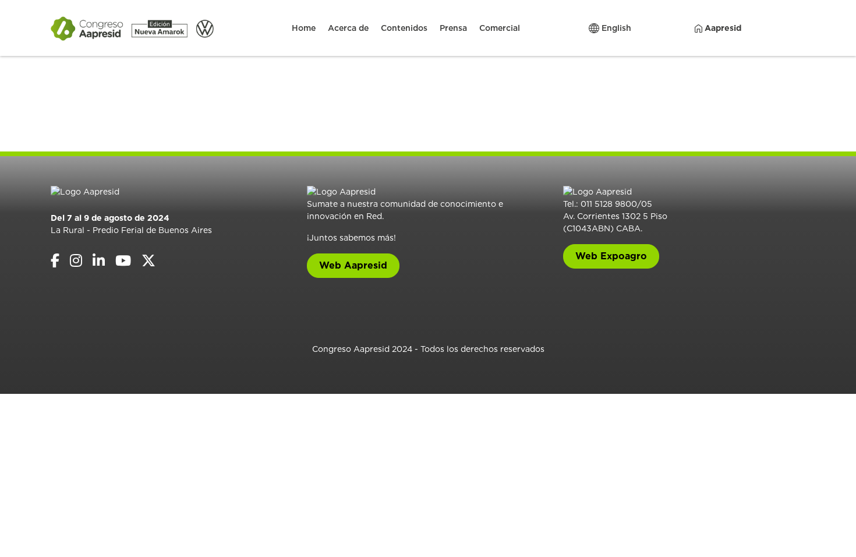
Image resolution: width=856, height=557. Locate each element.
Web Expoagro (611, 256)
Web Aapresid (353, 265)
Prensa (453, 28)
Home (304, 28)
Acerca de (348, 28)
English (615, 28)
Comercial (499, 28)
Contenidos (404, 28)
